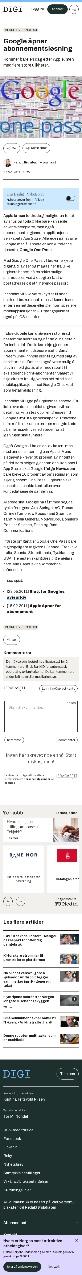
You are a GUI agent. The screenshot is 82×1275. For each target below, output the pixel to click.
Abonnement (14, 1223)
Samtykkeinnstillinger (21, 1173)
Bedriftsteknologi (21, 30)
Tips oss (67, 1074)
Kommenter (39, 148)
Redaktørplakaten (40, 1207)
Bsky (7, 1156)
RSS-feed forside (18, 1130)
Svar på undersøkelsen (22, 1266)
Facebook (12, 1139)
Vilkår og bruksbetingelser (25, 1181)
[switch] (70, 198)
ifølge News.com (59, 469)
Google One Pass (36, 250)
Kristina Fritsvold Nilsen (24, 1099)
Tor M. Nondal (15, 1116)
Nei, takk (54, 1266)
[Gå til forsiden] (12, 9)
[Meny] (74, 9)
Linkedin (10, 1147)
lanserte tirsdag (29, 216)
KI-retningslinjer (17, 1190)
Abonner (57, 9)
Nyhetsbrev (13, 1164)
